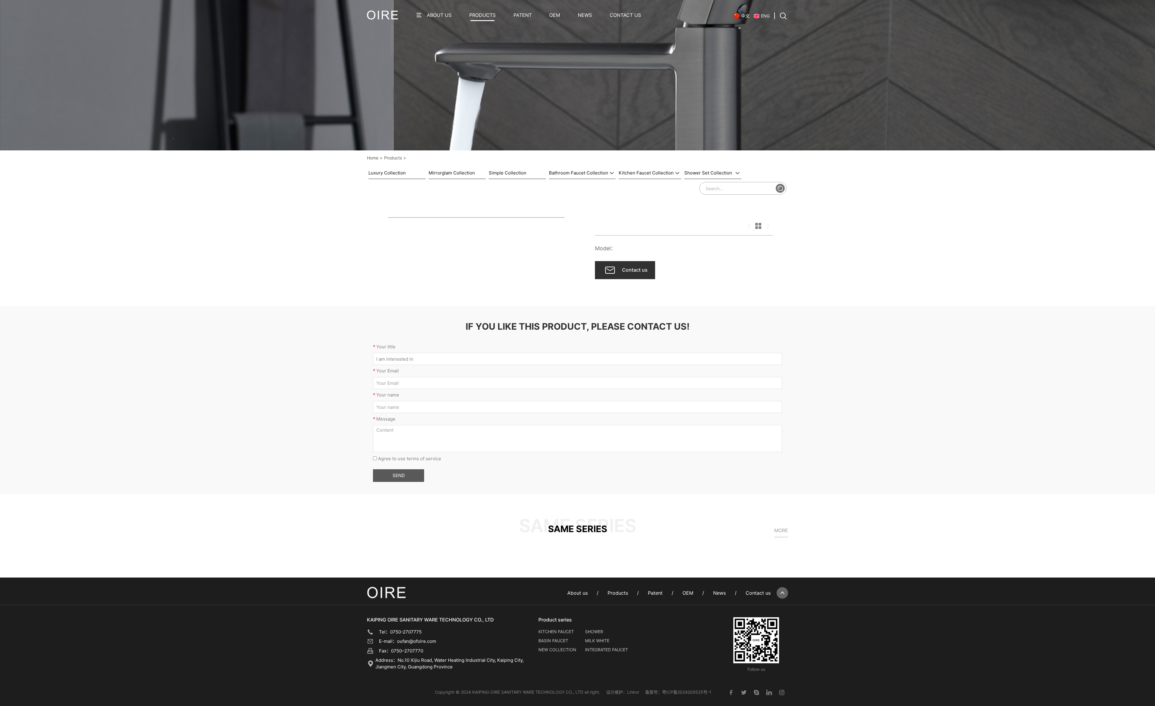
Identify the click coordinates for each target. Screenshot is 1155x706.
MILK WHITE (597, 640)
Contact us (758, 593)
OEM (554, 15)
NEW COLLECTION (557, 649)
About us (577, 593)
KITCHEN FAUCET (556, 631)
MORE (781, 530)
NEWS (585, 15)
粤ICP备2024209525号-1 (686, 692)
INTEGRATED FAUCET (606, 649)
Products (393, 157)
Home (372, 157)
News (719, 593)
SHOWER (594, 631)
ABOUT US (439, 15)
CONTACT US (625, 15)
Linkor (633, 692)
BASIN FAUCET (553, 640)
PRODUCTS (482, 15)
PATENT (522, 15)
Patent (655, 593)
